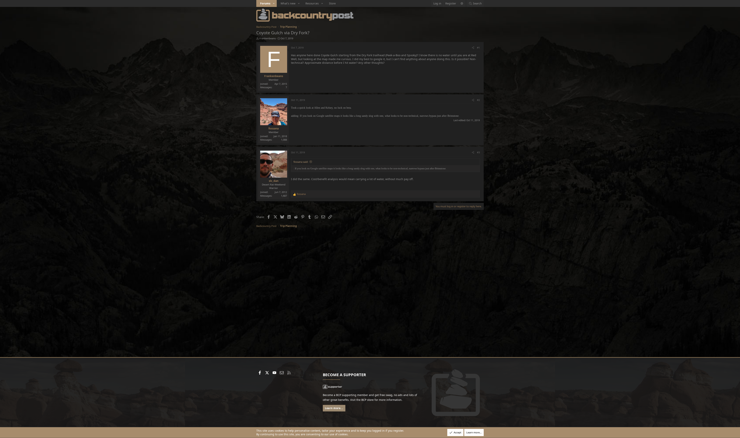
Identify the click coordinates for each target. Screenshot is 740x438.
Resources (312, 3)
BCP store (367, 400)
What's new (288, 3)
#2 (478, 100)
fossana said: (300, 162)
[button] (274, 3)
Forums (265, 3)
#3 (478, 152)
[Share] (473, 47)
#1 (478, 47)
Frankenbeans (267, 38)
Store (332, 3)
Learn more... (334, 408)
